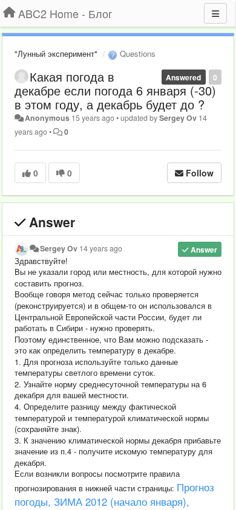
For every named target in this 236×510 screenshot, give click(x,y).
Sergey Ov (178, 117)
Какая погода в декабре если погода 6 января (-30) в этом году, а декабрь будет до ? (115, 90)
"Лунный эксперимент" (56, 53)
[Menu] (215, 13)
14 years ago (100, 248)
